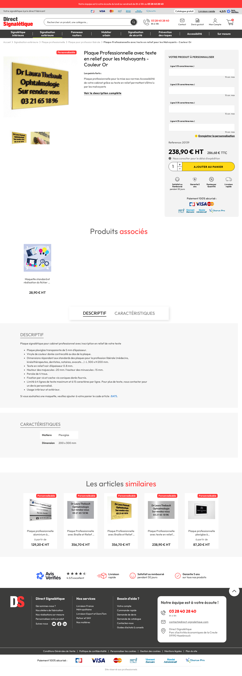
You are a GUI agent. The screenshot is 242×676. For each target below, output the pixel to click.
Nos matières (83, 622)
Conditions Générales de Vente (59, 651)
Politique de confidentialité (93, 651)
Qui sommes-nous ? (46, 606)
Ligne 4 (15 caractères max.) (182, 121)
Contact (182, 24)
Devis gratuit (197, 24)
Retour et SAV (83, 618)
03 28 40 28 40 (182, 611)
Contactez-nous (125, 623)
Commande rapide (126, 610)
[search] (133, 22)
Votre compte (124, 606)
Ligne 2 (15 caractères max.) (182, 84)
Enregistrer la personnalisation (216, 135)
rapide (113, 576)
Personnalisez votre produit (50, 618)
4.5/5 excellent (75, 578)
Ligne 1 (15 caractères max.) (182, 66)
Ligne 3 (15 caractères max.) (182, 103)
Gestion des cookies (150, 651)
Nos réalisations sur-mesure (50, 614)
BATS (114, 396)
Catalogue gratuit (184, 11)
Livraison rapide (206, 11)
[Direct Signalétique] (18, 21)
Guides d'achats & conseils (130, 627)
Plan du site (191, 651)
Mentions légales (173, 651)
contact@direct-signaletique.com (188, 621)
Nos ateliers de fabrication (49, 610)
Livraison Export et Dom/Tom (91, 613)
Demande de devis (126, 614)
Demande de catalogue (129, 618)
